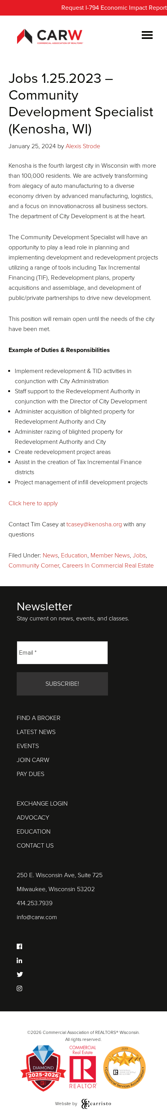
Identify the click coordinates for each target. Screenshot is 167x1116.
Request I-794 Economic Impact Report (114, 8)
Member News (110, 555)
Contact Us (35, 846)
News (50, 555)
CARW (50, 37)
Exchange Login (42, 804)
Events (28, 746)
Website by (66, 1103)
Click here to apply (33, 503)
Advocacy (33, 818)
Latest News (36, 732)
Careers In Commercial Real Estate (108, 565)
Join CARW (33, 760)
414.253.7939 (34, 903)
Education (74, 555)
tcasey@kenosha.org (95, 524)
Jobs (139, 555)
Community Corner (34, 565)
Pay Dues (30, 774)
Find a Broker (39, 718)
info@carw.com (37, 917)
